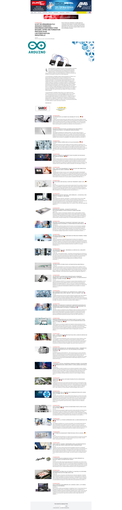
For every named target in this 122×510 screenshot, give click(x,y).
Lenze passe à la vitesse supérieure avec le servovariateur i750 (70, 419)
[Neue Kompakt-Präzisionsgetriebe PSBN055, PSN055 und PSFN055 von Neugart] (64, 236)
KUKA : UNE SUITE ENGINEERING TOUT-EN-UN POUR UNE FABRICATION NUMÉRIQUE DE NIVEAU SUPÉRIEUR (69, 169)
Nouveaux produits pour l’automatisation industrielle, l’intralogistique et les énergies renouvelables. (68, 129)
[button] (90, 6)
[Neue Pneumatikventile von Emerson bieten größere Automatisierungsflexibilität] (67, 278)
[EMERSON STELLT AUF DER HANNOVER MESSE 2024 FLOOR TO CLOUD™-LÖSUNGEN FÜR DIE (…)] (63, 321)
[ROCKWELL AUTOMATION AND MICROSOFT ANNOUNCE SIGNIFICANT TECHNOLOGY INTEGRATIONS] (77, 307)
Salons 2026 (45, 12)
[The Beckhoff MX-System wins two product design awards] (53, 434)
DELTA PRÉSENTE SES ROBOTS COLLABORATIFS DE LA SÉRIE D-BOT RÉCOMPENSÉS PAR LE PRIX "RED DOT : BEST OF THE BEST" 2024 (69, 292)
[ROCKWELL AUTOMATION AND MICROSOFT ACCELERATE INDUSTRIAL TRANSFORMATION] (85, 223)
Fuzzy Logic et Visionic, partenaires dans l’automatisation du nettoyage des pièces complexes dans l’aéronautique (69, 444)
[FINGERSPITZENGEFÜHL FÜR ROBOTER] (80, 116)
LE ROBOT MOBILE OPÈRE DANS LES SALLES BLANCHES (66, 142)
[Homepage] (32, 12)
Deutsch (46, 38)
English (49, 38)
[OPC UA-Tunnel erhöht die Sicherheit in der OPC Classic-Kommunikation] (65, 393)
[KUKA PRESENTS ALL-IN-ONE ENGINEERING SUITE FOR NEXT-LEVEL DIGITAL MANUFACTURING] (72, 169)
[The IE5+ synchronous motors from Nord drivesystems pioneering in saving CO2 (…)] (59, 350)
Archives (39, 12)
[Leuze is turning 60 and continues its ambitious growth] (61, 380)
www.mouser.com (48, 102)
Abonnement (56, 12)
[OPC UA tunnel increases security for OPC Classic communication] (67, 393)
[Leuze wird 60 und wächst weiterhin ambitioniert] (59, 380)
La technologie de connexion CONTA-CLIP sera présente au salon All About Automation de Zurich (68, 459)
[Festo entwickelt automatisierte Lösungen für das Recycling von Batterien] (61, 407)
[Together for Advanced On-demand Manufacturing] (66, 156)
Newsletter (62, 12)
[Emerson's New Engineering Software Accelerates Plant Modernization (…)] (55, 365)
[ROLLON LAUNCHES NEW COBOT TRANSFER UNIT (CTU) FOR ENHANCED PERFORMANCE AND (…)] (53, 182)
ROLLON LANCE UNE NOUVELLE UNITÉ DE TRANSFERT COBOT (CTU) (69, 181)
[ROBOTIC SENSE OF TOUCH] (82, 116)
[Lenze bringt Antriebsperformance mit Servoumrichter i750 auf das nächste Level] (53, 420)
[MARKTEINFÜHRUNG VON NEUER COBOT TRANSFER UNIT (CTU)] (85, 181)
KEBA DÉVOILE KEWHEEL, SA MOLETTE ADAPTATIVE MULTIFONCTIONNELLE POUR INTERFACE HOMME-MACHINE (67, 210)
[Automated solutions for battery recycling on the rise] (63, 407)
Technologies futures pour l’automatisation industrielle (68, 264)
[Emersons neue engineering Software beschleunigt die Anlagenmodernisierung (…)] (53, 365)
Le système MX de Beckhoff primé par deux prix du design (68, 433)
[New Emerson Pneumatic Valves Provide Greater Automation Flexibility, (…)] (69, 278)
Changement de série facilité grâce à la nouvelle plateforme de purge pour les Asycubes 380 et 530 (69, 472)
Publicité (50, 12)
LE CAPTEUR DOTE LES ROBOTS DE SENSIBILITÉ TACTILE (66, 116)
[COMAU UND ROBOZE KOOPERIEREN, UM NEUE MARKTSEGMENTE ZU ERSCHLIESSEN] (64, 156)
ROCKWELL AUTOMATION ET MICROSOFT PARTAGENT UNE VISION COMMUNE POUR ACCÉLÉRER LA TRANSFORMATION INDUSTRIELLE (68, 223)
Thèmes (35, 12)
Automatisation (38, 22)
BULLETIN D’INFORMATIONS (81, 12)
